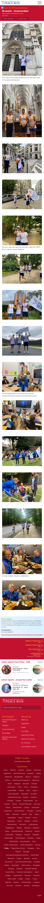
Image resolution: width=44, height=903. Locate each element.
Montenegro (8, 838)
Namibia (30, 838)
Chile (20, 787)
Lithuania (22, 824)
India (8, 814)
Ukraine (16, 882)
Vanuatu (10, 885)
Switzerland (17, 875)
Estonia (26, 797)
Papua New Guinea (18, 848)
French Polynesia (25, 804)
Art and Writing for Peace (9, 721)
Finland (7, 804)
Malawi (19, 828)
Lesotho (27, 821)
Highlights (25, 724)
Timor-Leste (11, 879)
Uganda (8, 882)
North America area (11, 845)
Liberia (35, 821)
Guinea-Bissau (19, 811)
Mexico (37, 831)
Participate (6, 733)
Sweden (8, 875)
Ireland (24, 814)
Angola (29, 770)
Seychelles (15, 865)
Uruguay (36, 882)
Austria (38, 773)
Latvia (20, 821)
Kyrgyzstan (11, 821)
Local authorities (8, 729)
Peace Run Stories (28, 739)
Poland (18, 851)
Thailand (36, 875)
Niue (34, 841)
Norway (38, 845)
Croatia (21, 790)
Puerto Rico (35, 855)
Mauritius (28, 831)
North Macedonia (26, 845)
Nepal (38, 838)
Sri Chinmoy (26, 743)
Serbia (7, 865)
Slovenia (20, 868)
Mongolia (35, 834)
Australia (30, 773)
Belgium (36, 777)
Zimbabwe (36, 885)
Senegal (37, 862)
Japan (37, 814)
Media (23, 727)
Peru (38, 848)
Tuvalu (34, 879)
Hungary (30, 811)
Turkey (27, 879)
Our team (25, 731)
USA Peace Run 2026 (22, 761)
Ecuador (34, 794)
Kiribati (28, 817)
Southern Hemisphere (25, 872)
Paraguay (31, 848)
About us (24, 720)
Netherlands (13, 841)
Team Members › (9, 18)
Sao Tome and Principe (23, 862)
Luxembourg (33, 824)
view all (40, 662)
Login (39, 895)
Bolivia (7, 780)
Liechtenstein (12, 824)
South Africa (10, 872)
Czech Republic (13, 794)
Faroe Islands (28, 800)
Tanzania (27, 875)
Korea (35, 817)
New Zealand (25, 841)
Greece (26, 807)
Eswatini (34, 797)
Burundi (26, 783)
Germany (37, 804)
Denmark (25, 794)
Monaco (27, 834)
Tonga (20, 879)
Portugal (26, 851)
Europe (18, 800)
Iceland (38, 811)
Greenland (36, 807)
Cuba (28, 790)
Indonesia (15, 814)
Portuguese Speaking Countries (17, 855)
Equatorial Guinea (14, 797)
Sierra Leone (26, 865)
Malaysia (27, 828)
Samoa (34, 858)
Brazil (10, 783)
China (26, 787)
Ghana (7, 807)
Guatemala (8, 811)
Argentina (7, 773)
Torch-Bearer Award (28, 747)
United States (26, 882)
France (14, 804)
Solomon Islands (31, 868)
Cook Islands (11, 790)
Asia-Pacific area (19, 773)
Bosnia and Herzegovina (21, 780)
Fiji (36, 800)
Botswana (36, 780)
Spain (37, 872)
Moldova (19, 834)
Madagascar (10, 828)
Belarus (28, 777)
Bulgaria (17, 783)
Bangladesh (18, 777)
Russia (19, 858)
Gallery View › (23, 18)
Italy (30, 814)
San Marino (9, 862)
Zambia (27, 885)
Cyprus (35, 790)
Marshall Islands (17, 831)
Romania (11, 858)
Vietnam (18, 885)
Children (5, 725)
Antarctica (37, 770)
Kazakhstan (12, 817)
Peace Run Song (27, 735)
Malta (7, 831)
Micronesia (10, 834)
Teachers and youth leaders (9, 738)
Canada (34, 783)
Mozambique (20, 838)
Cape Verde (11, 787)
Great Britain (17, 807)
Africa (6, 770)
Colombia (34, 787)
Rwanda (27, 858)
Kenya (20, 817)
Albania (13, 770)
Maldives (36, 828)
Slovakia (11, 868)
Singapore (36, 865)
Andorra (21, 770)
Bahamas (8, 777)
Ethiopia (10, 800)
